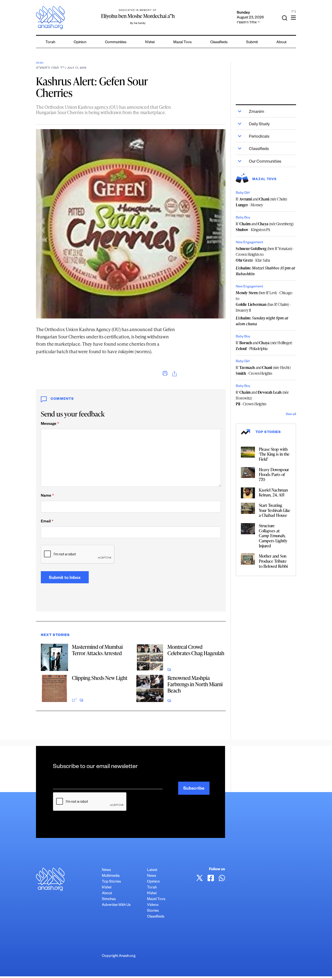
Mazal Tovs (182, 43)
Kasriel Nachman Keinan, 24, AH (273, 492)
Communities (115, 43)
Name (47, 496)
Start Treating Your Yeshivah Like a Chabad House (274, 510)
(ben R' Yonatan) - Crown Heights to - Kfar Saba (265, 254)
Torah (50, 43)
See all (291, 415)
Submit (252, 43)
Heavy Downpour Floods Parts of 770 (274, 474)
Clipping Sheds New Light (99, 678)
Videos (152, 905)
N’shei (150, 43)
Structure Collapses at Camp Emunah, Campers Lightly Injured (273, 536)
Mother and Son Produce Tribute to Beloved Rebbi (273, 561)
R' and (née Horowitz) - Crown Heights (262, 398)
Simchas (109, 899)
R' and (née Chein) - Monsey (261, 202)
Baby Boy (243, 218)
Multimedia (111, 876)
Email (47, 522)
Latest (152, 870)
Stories (153, 911)
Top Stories (111, 882)
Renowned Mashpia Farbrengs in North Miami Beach (195, 684)
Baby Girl (243, 193)
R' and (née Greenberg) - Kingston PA (265, 226)
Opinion (80, 43)
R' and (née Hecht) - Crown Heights (263, 370)
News (40, 63)
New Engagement (249, 243)
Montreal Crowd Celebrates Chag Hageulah (195, 650)
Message (50, 424)
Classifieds (218, 43)
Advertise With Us (116, 905)
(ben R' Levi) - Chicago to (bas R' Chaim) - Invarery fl (264, 301)
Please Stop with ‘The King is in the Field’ (274, 454)
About (281, 43)
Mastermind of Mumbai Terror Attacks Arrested (97, 650)
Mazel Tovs (156, 899)
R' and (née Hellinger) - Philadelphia (264, 345)
